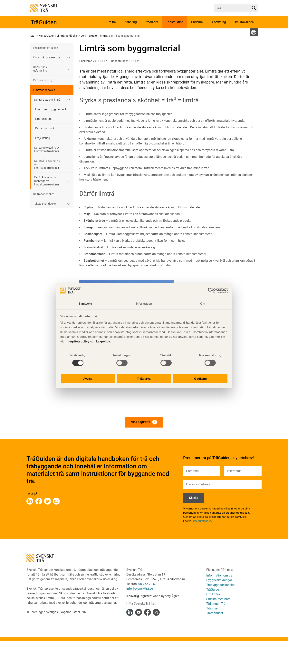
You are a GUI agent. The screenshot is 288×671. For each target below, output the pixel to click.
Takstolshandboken (45, 203)
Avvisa (87, 378)
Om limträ (213, 594)
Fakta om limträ (44, 128)
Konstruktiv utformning (40, 68)
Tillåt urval (144, 378)
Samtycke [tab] (85, 303)
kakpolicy (103, 341)
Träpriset (212, 608)
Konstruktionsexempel (47, 57)
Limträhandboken (67, 35)
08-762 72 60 (147, 584)
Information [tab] (144, 303)
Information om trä (219, 575)
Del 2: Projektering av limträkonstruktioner (47, 149)
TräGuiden (213, 589)
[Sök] (254, 8)
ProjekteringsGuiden (45, 47)
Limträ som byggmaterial (50, 109)
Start (33, 35)
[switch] (122, 363)
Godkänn (200, 378)
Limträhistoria (43, 118)
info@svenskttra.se (139, 588)
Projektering (42, 138)
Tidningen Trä (216, 604)
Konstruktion (46, 35)
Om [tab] (202, 303)
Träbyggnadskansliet (220, 585)
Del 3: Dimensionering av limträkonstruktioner (47, 164)
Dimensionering (42, 80)
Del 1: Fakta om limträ (94, 35)
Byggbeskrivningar (219, 580)
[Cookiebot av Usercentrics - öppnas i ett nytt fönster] (211, 290)
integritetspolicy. (203, 520)
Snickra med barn (218, 599)
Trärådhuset (214, 613)
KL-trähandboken (43, 194)
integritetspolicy (77, 341)
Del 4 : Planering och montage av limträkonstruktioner (46, 181)
